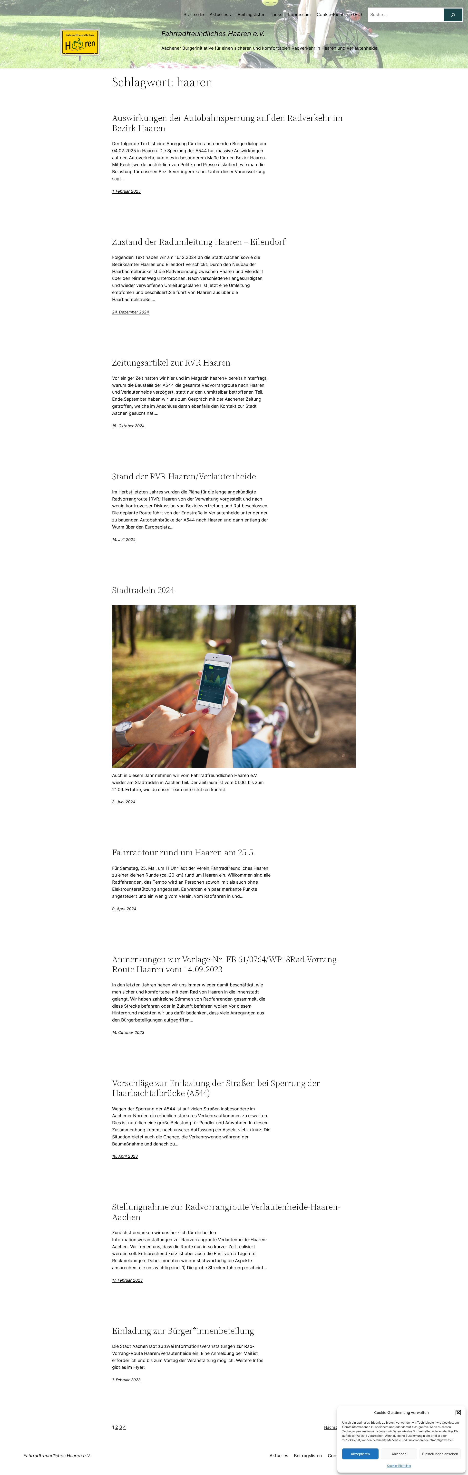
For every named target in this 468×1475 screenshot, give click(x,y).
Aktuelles (279, 1455)
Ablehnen (398, 1454)
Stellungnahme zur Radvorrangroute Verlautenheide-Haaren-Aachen (226, 1212)
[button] (458, 1412)
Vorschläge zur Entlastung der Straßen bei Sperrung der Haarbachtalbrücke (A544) (216, 1088)
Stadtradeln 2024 (143, 590)
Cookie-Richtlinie (399, 1465)
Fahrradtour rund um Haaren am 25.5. (184, 852)
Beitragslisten (308, 1455)
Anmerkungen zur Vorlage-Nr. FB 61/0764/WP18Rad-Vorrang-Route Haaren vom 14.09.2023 (225, 964)
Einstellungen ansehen (440, 1454)
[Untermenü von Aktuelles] (230, 14)
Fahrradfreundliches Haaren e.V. (213, 33)
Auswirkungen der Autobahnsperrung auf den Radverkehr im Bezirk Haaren (227, 123)
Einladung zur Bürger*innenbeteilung (183, 1331)
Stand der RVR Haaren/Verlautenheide (184, 476)
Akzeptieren (360, 1454)
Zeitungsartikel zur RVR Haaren (171, 363)
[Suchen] (453, 15)
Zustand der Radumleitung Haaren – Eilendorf (198, 242)
